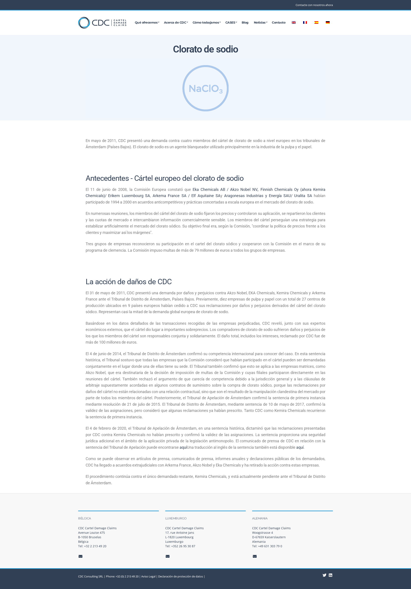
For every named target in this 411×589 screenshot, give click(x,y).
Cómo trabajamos (206, 23)
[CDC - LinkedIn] (324, 575)
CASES (230, 23)
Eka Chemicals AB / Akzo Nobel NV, (225, 189)
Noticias (259, 23)
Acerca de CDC (175, 23)
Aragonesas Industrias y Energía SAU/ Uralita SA (268, 195)
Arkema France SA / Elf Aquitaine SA (186, 195)
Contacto (278, 23)
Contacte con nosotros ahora (314, 5)
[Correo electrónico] (80, 556)
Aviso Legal (148, 576)
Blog (245, 23)
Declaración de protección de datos (180, 576)
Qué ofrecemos (146, 23)
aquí (183, 447)
